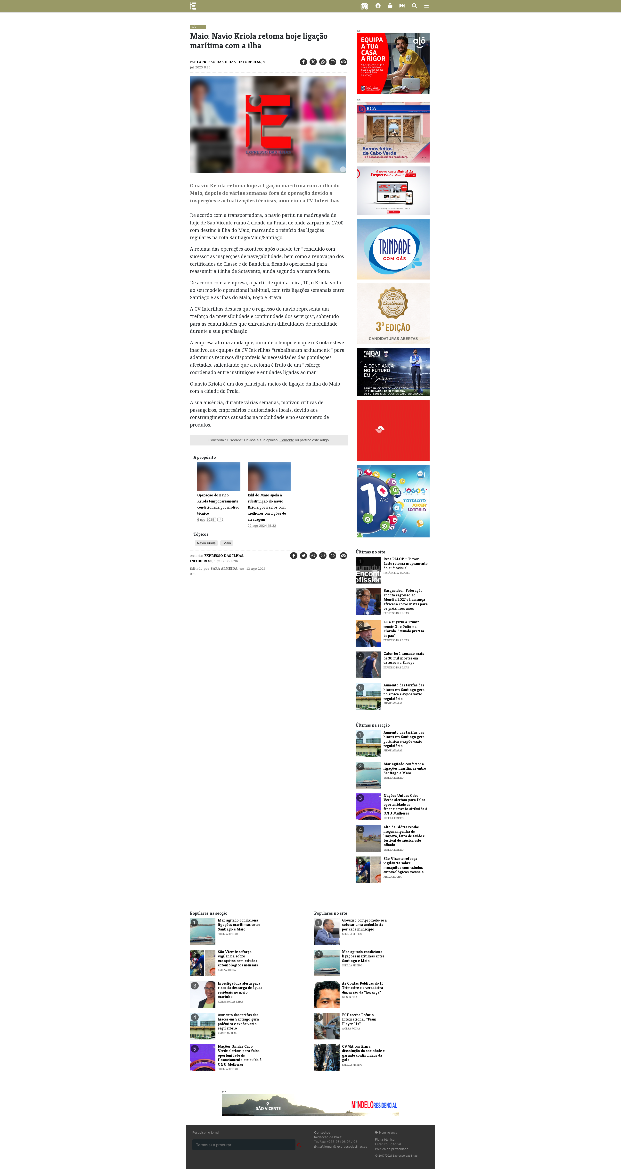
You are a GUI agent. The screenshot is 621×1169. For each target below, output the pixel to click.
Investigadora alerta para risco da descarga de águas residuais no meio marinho (240, 990)
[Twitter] (313, 61)
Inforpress (249, 62)
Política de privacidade (391, 1149)
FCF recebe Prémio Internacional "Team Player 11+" (359, 1019)
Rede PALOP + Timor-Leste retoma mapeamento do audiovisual (406, 563)
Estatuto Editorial (388, 1144)
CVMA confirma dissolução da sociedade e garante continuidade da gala (363, 1053)
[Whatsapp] (323, 61)
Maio (226, 543)
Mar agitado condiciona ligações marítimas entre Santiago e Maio (405, 768)
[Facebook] (303, 61)
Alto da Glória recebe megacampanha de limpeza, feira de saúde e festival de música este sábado (404, 836)
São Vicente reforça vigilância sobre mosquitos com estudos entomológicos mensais (404, 865)
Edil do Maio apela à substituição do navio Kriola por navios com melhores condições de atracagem (267, 507)
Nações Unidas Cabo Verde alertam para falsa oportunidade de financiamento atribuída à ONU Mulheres (405, 804)
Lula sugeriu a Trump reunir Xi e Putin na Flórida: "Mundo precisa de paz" (404, 628)
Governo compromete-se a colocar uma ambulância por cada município (364, 925)
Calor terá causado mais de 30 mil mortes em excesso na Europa (404, 658)
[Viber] (323, 555)
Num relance (387, 1132)
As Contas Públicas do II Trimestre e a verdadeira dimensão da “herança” (362, 988)
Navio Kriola (206, 543)
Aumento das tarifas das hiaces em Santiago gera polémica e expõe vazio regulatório (404, 692)
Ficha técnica (384, 1139)
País (193, 26)
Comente (286, 440)
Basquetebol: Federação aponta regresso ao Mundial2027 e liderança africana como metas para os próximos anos (406, 599)
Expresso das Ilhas (216, 62)
